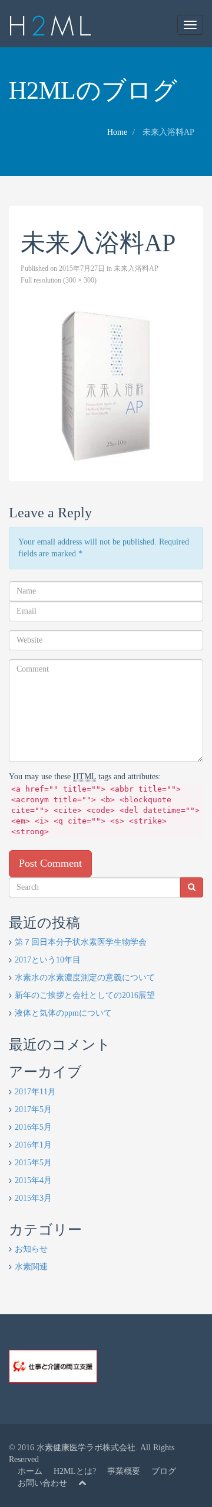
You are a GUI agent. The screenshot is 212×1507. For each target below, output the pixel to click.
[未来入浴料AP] (106, 383)
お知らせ (31, 1249)
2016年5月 (33, 1127)
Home (117, 132)
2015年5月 (33, 1162)
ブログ (163, 1471)
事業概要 (123, 1471)
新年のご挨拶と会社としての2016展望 (85, 995)
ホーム (30, 1471)
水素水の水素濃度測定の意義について (85, 977)
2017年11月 (35, 1091)
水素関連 (31, 1266)
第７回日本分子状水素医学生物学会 (81, 942)
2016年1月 (33, 1144)
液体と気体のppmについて (63, 1013)
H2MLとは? (75, 1471)
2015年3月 (33, 1198)
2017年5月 (33, 1109)
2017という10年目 (48, 959)
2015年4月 (33, 1180)
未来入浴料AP (136, 268)
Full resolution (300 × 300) (59, 280)
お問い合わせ (42, 1483)
